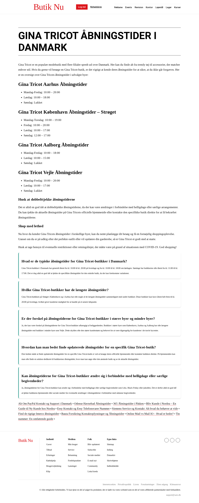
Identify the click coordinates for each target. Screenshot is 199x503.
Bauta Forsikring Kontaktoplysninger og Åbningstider (92, 413)
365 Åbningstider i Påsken (128, 403)
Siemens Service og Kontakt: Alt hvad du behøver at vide (145, 408)
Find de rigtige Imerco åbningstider (38, 413)
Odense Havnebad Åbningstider (92, 403)
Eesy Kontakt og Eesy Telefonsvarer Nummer (83, 408)
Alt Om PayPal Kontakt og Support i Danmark (45, 403)
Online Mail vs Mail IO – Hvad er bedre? (150, 413)
